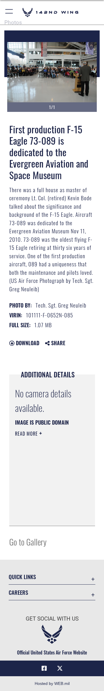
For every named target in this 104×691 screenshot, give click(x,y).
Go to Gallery (28, 541)
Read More (27, 433)
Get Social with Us (52, 618)
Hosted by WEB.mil (52, 683)
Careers (18, 592)
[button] (9, 12)
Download (26, 343)
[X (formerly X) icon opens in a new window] (59, 668)
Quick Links (22, 576)
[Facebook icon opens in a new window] (44, 668)
